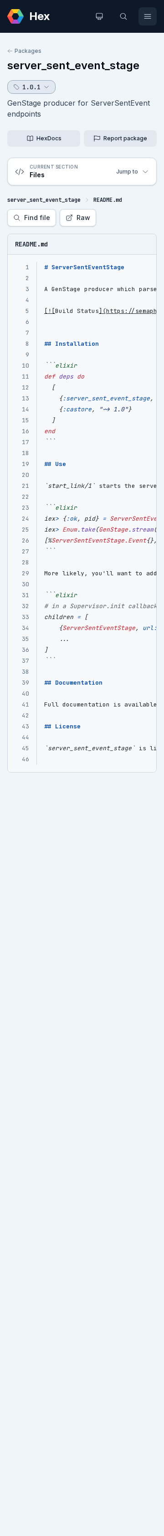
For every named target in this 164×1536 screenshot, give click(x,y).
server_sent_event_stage (73, 65)
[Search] (123, 16)
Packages (28, 50)
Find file (37, 217)
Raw (83, 217)
